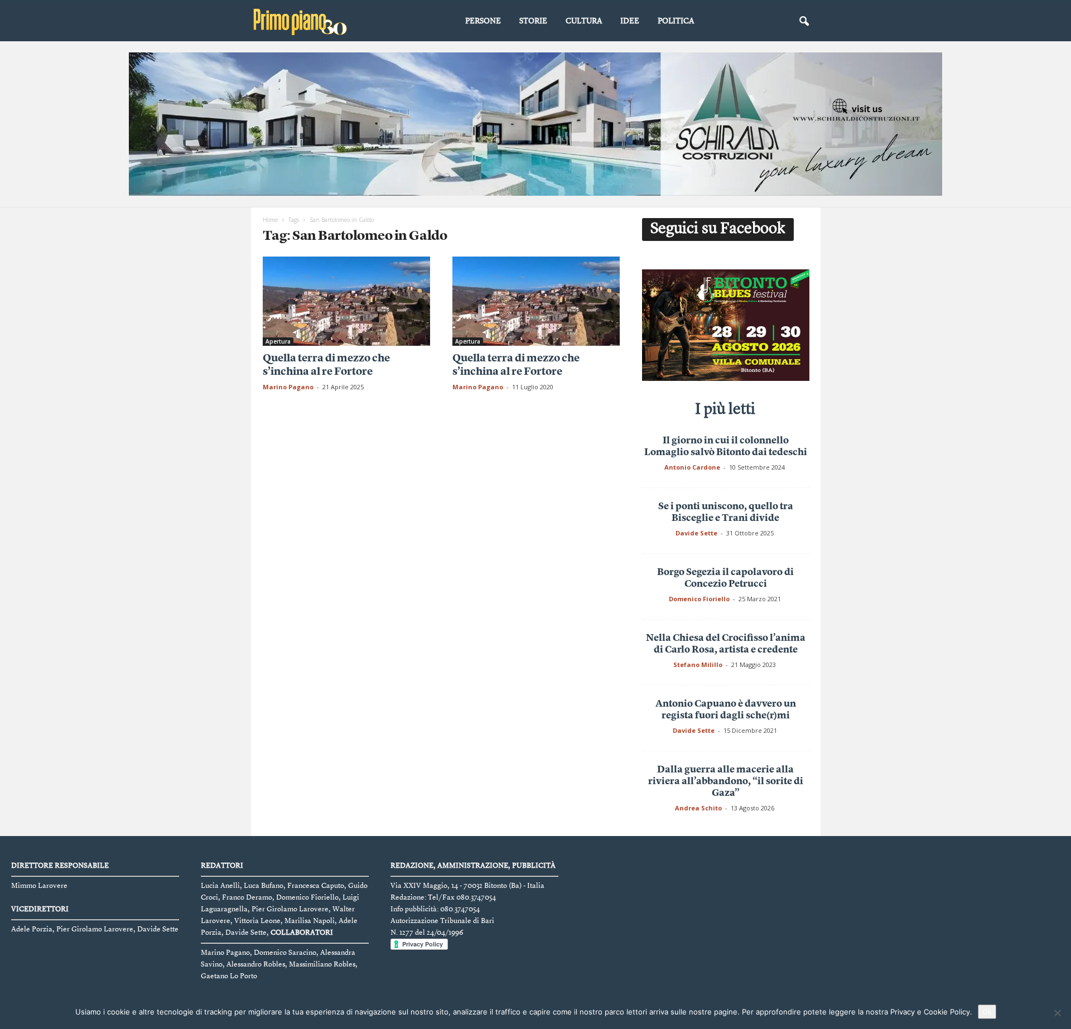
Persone (483, 21)
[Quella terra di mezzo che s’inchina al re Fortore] (346, 301)
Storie (533, 21)
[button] (804, 21)
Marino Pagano (288, 387)
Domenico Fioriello (699, 599)
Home (270, 220)
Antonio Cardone (692, 467)
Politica (676, 21)
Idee (629, 21)
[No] (1057, 1012)
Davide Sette (696, 533)
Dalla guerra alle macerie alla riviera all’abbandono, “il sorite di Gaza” (725, 781)
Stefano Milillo (697, 664)
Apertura (278, 341)
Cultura (584, 21)
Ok (987, 1011)
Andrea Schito (698, 808)
